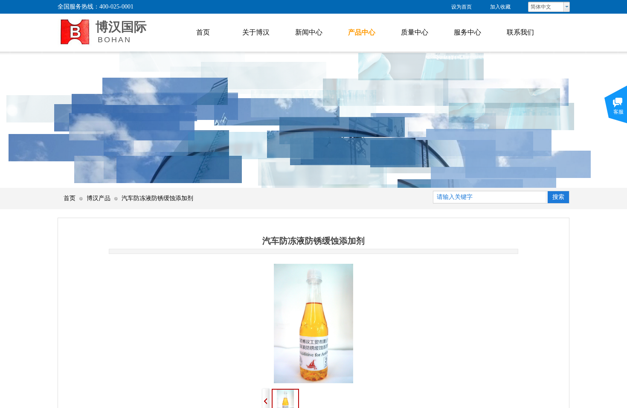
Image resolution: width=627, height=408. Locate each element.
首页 (69, 198)
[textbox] (489, 197)
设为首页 (461, 7)
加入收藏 (500, 7)
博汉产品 (98, 198)
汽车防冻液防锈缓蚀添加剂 (157, 198)
